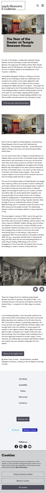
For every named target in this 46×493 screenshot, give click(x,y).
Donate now (23, 419)
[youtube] (29, 446)
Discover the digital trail (12, 354)
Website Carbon (29, 430)
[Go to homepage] (13, 5)
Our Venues (23, 379)
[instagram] (20, 446)
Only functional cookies (23, 474)
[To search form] (37, 5)
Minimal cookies (23, 481)
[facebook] (16, 446)
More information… (22, 467)
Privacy (23, 391)
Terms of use (23, 397)
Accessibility (23, 385)
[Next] (41, 289)
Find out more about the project (16, 103)
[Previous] (35, 289)
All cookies (23, 487)
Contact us (23, 403)
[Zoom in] (3, 132)
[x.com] (25, 446)
